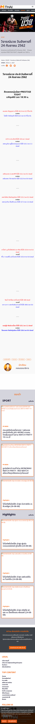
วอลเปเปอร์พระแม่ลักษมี (8, 695)
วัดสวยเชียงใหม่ (6, 678)
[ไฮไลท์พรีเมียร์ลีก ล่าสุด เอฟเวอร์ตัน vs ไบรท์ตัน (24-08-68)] (17, 562)
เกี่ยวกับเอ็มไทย (6, 667)
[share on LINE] (14, 66)
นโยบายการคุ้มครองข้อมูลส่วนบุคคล (12, 663)
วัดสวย (4, 676)
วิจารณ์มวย (21, 359)
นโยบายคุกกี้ (5, 661)
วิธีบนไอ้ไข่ (5, 689)
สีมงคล (4, 699)
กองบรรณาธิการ (22, 368)
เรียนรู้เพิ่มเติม (12, 721)
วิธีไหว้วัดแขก (5, 693)
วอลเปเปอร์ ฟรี (6, 697)
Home (3, 60)
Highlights (6, 500)
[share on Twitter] (11, 66)
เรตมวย (28, 359)
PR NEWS (5, 426)
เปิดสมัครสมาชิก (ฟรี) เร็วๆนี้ (17, 648)
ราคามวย (14, 359)
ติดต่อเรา (4, 665)
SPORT (3, 37)
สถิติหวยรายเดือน (7, 683)
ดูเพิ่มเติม (31, 401)
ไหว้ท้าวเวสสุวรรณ (7, 691)
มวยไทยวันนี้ (7, 359)
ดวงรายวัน (5, 685)
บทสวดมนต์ (5, 687)
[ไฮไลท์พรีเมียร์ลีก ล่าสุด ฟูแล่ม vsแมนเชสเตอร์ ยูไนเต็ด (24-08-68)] (17, 529)
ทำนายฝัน (10, 10)
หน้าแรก (4, 10)
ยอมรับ (4, 721)
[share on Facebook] (7, 66)
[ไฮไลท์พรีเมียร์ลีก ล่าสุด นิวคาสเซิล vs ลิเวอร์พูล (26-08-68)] (17, 489)
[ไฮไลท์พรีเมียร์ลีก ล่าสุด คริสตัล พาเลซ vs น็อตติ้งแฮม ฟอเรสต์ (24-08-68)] (17, 595)
